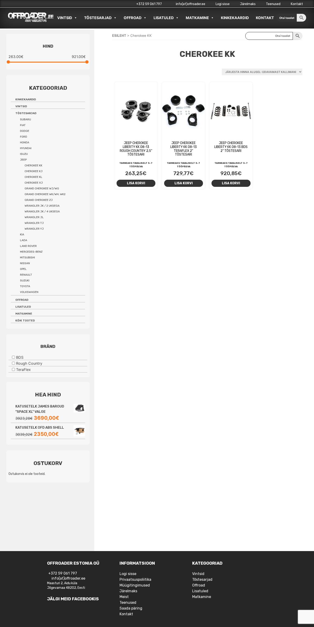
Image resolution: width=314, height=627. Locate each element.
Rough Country (29, 363)
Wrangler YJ (34, 228)
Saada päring (131, 608)
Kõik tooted (25, 320)
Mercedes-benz (31, 251)
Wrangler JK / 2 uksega (42, 205)
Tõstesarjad (98, 17)
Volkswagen (29, 292)
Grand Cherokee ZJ (39, 200)
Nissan (25, 263)
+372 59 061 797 (149, 4)
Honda (24, 142)
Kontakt (297, 4)
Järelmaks (248, 4)
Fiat (23, 125)
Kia (22, 234)
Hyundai (25, 148)
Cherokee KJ (34, 171)
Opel (23, 269)
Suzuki (24, 280)
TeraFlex (23, 369)
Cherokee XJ (34, 182)
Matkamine (197, 17)
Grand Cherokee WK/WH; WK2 (45, 194)
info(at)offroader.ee (190, 4)
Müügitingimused (135, 585)
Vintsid (64, 17)
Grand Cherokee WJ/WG (42, 188)
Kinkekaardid (235, 17)
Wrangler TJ (34, 223)
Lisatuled (164, 17)
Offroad (133, 17)
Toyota (25, 286)
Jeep (23, 159)
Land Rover (28, 246)
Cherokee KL (33, 177)
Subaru (25, 119)
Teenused (273, 4)
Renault (26, 274)
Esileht (119, 36)
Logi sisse (223, 4)
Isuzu (24, 154)
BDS (19, 357)
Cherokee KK (33, 165)
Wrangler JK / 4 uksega (42, 211)
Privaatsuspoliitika (135, 579)
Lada (23, 240)
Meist (124, 597)
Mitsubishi (27, 257)
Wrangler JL (34, 217)
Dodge (24, 131)
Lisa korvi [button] (136, 183)
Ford (23, 136)
